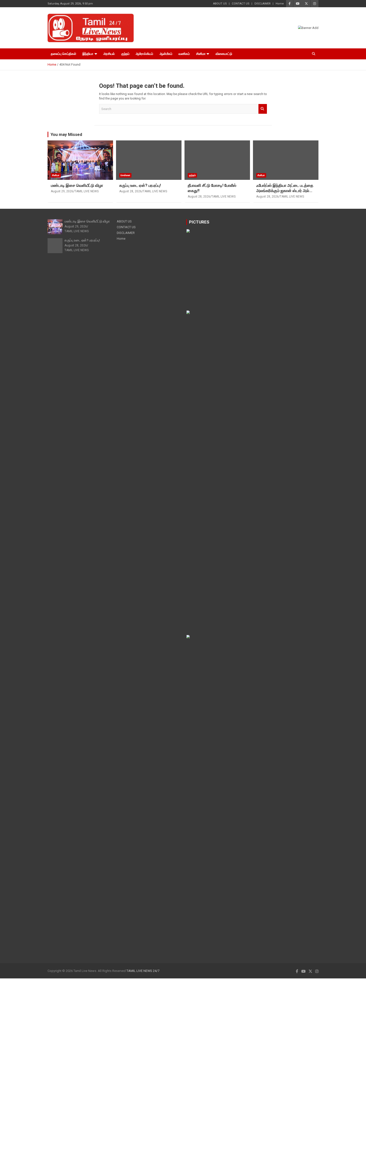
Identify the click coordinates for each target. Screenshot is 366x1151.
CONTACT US (240, 3)
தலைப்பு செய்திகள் (63, 54)
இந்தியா (87, 54)
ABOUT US (220, 3)
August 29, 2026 (62, 191)
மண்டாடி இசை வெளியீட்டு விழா (77, 185)
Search (262, 108)
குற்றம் (125, 54)
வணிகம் (184, 54)
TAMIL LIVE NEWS (86, 191)
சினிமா (201, 54)
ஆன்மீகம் (166, 54)
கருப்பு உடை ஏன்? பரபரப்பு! (140, 185)
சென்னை (125, 175)
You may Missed (66, 134)
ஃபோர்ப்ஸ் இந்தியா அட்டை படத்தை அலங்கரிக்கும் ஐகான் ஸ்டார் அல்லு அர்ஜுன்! (284, 190)
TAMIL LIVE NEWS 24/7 (142, 971)
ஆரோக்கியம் (144, 54)
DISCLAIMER (262, 3)
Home (280, 3)
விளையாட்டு (224, 54)
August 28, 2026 (130, 191)
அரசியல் (109, 54)
